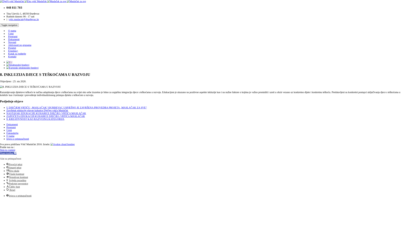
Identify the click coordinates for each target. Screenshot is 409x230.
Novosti (12, 42)
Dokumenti (13, 39)
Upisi (11, 33)
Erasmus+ (13, 51)
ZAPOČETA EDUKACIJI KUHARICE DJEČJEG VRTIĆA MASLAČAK (45, 116)
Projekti (12, 48)
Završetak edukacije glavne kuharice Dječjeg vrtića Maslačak (37, 110)
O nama (12, 30)
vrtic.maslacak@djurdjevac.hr (24, 19)
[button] (8, 153)
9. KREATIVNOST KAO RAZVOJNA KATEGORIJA (35, 119)
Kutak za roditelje (17, 53)
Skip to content (7, 150)
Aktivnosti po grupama (19, 45)
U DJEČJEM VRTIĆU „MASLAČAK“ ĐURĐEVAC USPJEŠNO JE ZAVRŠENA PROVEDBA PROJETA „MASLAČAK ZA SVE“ (76, 107)
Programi (12, 36)
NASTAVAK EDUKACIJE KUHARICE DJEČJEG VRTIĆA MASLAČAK (46, 113)
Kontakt (12, 56)
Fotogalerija (12, 133)
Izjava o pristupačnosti (17, 139)
